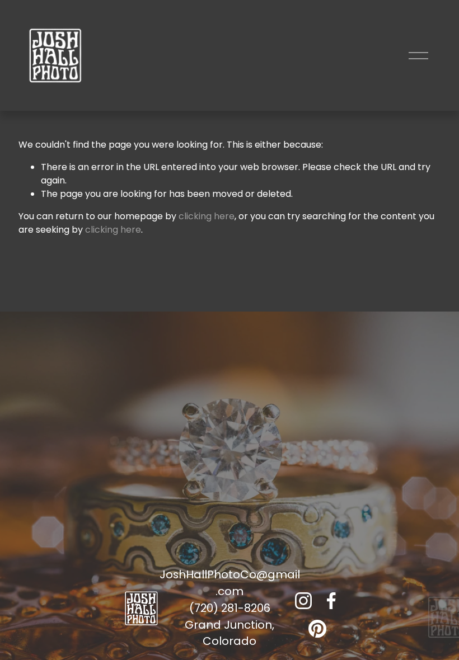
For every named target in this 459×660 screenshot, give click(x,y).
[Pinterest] (317, 629)
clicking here (207, 216)
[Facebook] (331, 601)
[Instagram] (303, 601)
